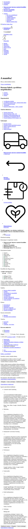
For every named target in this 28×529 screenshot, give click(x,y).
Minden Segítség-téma (12, 21)
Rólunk (5, 323)
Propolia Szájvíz (7, 123)
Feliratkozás (6, 29)
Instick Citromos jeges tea (10, 126)
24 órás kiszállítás (8, 11)
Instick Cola (6, 127)
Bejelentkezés (7, 305)
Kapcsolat (9, 20)
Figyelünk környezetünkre (10, 316)
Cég (5, 350)
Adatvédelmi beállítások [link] (9, 346)
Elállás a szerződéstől (6, 354)
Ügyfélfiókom (7, 295)
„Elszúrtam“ (6, 105)
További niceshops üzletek (10, 351)
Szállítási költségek (11, 17)
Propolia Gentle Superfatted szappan (12, 125)
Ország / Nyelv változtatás (18, 334)
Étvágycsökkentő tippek (9, 104)
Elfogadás (3, 381)
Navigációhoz (7, 1)
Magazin (6, 315)
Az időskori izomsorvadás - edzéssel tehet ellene (15, 102)
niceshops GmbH (11, 336)
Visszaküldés (10, 16)
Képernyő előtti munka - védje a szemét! (13, 106)
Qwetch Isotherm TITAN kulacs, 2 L (12, 117)
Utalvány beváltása (8, 310)
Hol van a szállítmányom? (10, 309)
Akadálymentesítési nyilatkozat (11, 344)
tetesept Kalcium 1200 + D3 (10, 113)
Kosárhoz (6, 4)
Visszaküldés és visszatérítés (10, 293)
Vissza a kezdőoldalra (6, 84)
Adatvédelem (7, 340)
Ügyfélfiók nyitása (8, 34)
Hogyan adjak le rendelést (10, 290)
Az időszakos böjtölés (9, 101)
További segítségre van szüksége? (11, 298)
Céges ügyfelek (7, 299)
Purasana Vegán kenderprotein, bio (12, 115)
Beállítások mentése (5, 526)
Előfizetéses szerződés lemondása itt (12, 347)
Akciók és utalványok (9, 297)
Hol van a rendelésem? (12, 15)
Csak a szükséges (11, 381)
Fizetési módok (10, 19)
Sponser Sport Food (8, 112)
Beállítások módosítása (22, 381)
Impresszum (6, 339)
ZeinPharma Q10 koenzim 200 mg (12, 116)
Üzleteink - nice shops (9, 324)
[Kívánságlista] (5, 37)
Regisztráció (6, 306)
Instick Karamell (7, 129)
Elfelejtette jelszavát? (8, 307)
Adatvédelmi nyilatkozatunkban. (8, 379)
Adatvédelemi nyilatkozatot (7, 384)
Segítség (6, 13)
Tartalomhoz (6, 3)
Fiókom (5, 95)
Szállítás (5, 291)
